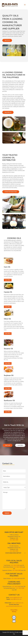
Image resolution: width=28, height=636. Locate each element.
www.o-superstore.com (17, 602)
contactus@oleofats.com (15, 597)
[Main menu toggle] (24, 4)
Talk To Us (7, 40)
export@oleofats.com (15, 599)
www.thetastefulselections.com (14, 606)
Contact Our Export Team (11, 191)
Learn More (20, 445)
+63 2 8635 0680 (14, 551)
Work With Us (8, 112)
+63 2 (11, 539)
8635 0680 (15, 539)
